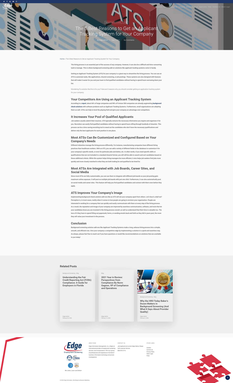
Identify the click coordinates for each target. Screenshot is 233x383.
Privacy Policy (150, 351)
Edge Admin (103, 40)
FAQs (148, 355)
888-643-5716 (122, 350)
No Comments (129, 40)
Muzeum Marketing (84, 380)
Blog (125, 22)
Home (62, 59)
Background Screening (113, 22)
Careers (149, 347)
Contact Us (150, 349)
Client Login (150, 353)
